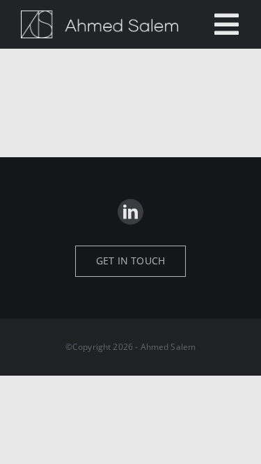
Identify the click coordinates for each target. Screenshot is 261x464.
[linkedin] (130, 212)
